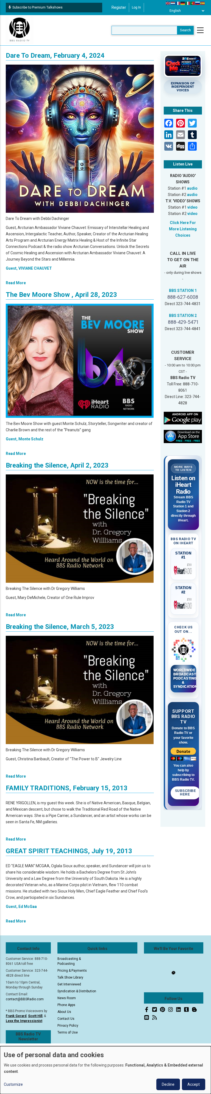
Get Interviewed (69, 984)
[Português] (192, 3)
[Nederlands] (173, 3)
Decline (168, 1084)
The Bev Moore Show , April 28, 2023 (61, 295)
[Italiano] (187, 3)
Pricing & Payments (72, 971)
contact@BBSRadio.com (25, 999)
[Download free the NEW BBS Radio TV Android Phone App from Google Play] (183, 418)
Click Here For (183, 222)
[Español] (202, 3)
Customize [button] (13, 1084)
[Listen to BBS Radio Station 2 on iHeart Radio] (183, 603)
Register (119, 7)
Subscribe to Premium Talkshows (37, 7)
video (192, 207)
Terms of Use (67, 1032)
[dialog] (105, 1070)
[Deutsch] (183, 3)
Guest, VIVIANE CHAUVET (29, 268)
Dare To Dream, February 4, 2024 (55, 55)
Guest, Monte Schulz (24, 439)
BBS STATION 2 (183, 315)
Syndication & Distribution (76, 991)
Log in (136, 7)
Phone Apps (66, 1005)
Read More (16, 283)
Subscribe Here (185, 793)
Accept (193, 1084)
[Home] (19, 30)
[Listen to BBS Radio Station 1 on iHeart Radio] (183, 569)
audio (192, 188)
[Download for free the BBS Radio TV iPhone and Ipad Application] (183, 436)
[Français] (178, 3)
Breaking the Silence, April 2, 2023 (57, 465)
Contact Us (65, 1019)
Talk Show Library (70, 977)
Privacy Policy (67, 1025)
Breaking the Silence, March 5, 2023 (60, 627)
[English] (168, 3)
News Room (66, 998)
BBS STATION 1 (183, 290)
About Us (64, 1012)
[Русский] (197, 3)
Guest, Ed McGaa (21, 906)
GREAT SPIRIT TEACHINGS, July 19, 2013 (69, 851)
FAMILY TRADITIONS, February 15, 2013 (66, 788)
